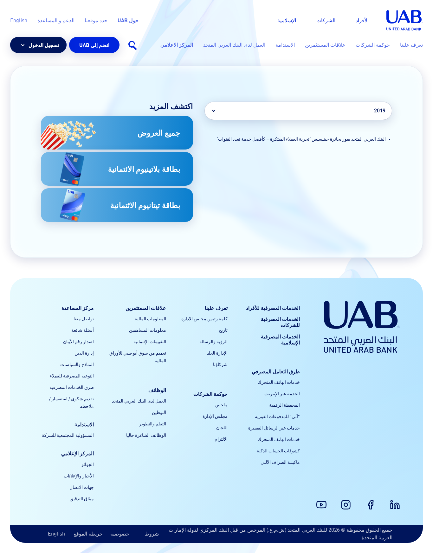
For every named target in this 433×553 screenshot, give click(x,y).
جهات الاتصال (81, 487)
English (56, 533)
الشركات (325, 20)
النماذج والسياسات (77, 364)
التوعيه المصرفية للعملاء (72, 375)
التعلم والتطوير (152, 423)
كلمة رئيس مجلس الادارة (204, 318)
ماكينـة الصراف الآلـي (280, 462)
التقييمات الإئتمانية (149, 341)
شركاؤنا (220, 364)
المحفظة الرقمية (284, 405)
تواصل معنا (84, 318)
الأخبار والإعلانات (79, 475)
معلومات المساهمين (147, 330)
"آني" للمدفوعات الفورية (277, 416)
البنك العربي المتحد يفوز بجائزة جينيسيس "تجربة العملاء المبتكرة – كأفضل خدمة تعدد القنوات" (301, 139)
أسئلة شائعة (82, 330)
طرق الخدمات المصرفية (71, 387)
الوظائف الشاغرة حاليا (146, 435)
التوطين (159, 412)
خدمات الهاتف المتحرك (279, 382)
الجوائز (87, 464)
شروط (152, 533)
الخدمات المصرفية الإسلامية (280, 339)
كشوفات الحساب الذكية (278, 450)
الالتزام (221, 439)
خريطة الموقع (88, 533)
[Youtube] (325, 501)
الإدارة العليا (217, 353)
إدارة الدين (84, 353)
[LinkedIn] (398, 501)
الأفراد (362, 20)
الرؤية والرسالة (213, 341)
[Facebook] (374, 501)
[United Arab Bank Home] (362, 327)
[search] (132, 45)
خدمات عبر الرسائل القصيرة (274, 427)
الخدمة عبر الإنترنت (282, 393)
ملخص (221, 404)
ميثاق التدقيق (82, 498)
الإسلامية (286, 20)
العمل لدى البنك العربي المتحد (139, 400)
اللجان (222, 427)
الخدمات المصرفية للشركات (280, 322)
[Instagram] (349, 501)
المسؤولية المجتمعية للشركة (68, 435)
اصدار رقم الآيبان (78, 341)
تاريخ (223, 330)
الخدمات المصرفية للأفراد (273, 308)
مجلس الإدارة (215, 416)
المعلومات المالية (150, 318)
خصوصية (119, 533)
